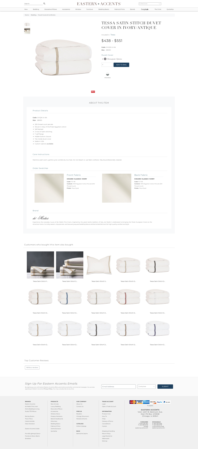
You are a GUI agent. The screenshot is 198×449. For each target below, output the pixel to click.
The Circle (158, 9)
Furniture (90, 9)
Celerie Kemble (29, 421)
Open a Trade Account (109, 406)
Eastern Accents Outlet (32, 428)
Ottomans (54, 421)
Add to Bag (121, 65)
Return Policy (106, 433)
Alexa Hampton (30, 423)
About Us (79, 404)
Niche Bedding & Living (32, 409)
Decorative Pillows (50, 9)
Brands (132, 9)
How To (104, 416)
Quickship (170, 9)
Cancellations (106, 423)
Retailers (79, 414)
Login (104, 404)
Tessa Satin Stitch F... (40, 281)
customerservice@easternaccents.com (158, 427)
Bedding (36, 9)
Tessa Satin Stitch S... (69, 281)
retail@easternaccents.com (141, 427)
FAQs (103, 419)
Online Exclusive (56, 428)
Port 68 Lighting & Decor (32, 433)
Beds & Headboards (57, 419)
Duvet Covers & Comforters (46, 15)
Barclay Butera (29, 416)
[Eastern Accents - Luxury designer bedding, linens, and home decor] (99, 4)
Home (27, 15)
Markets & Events (81, 419)
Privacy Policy (48, 389)
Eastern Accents (30, 404)
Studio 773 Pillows (30, 411)
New (26, 9)
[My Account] (171, 3)
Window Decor (55, 414)
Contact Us (79, 406)
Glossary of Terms (107, 421)
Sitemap (104, 441)
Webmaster (105, 438)
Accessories (66, 9)
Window (78, 9)
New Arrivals (55, 404)
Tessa (113, 35)
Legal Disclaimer (107, 436)
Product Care (106, 414)
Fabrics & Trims (119, 9)
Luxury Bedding (56, 406)
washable (107, 77)
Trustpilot (150, 405)
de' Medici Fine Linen (31, 406)
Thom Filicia (29, 419)
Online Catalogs (81, 426)
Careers (104, 426)
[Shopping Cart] (173, 3)
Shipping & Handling (108, 431)
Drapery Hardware (56, 416)
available (50, 144)
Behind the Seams (82, 433)
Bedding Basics (103, 9)
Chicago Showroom (82, 416)
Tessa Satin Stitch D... (128, 281)
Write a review (32, 367)
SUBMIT (165, 386)
